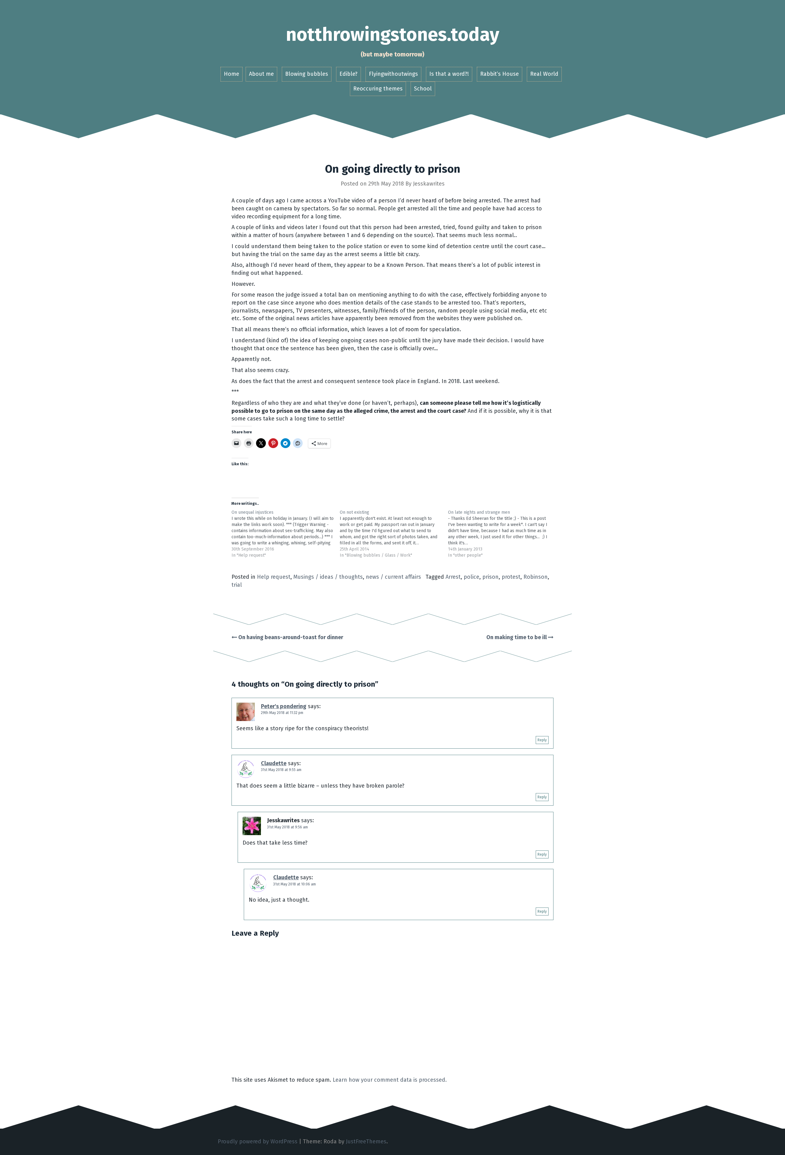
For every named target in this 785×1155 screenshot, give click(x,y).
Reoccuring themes (378, 88)
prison (490, 577)
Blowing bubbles (306, 74)
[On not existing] (394, 533)
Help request (273, 577)
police (471, 577)
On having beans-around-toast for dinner (290, 637)
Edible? (348, 74)
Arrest (453, 577)
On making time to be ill (517, 637)
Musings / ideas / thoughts (328, 577)
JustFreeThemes (366, 1141)
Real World (544, 74)
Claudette (273, 763)
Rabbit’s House (499, 74)
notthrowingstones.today (392, 35)
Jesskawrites (429, 183)
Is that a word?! (449, 74)
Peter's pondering (283, 706)
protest (511, 577)
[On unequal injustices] (286, 533)
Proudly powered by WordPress (257, 1141)
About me (261, 74)
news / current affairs (393, 577)
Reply (542, 740)
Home (231, 74)
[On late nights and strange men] (502, 533)
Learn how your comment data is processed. (390, 1079)
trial (237, 584)
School (423, 88)
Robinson (535, 577)
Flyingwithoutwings (393, 74)
